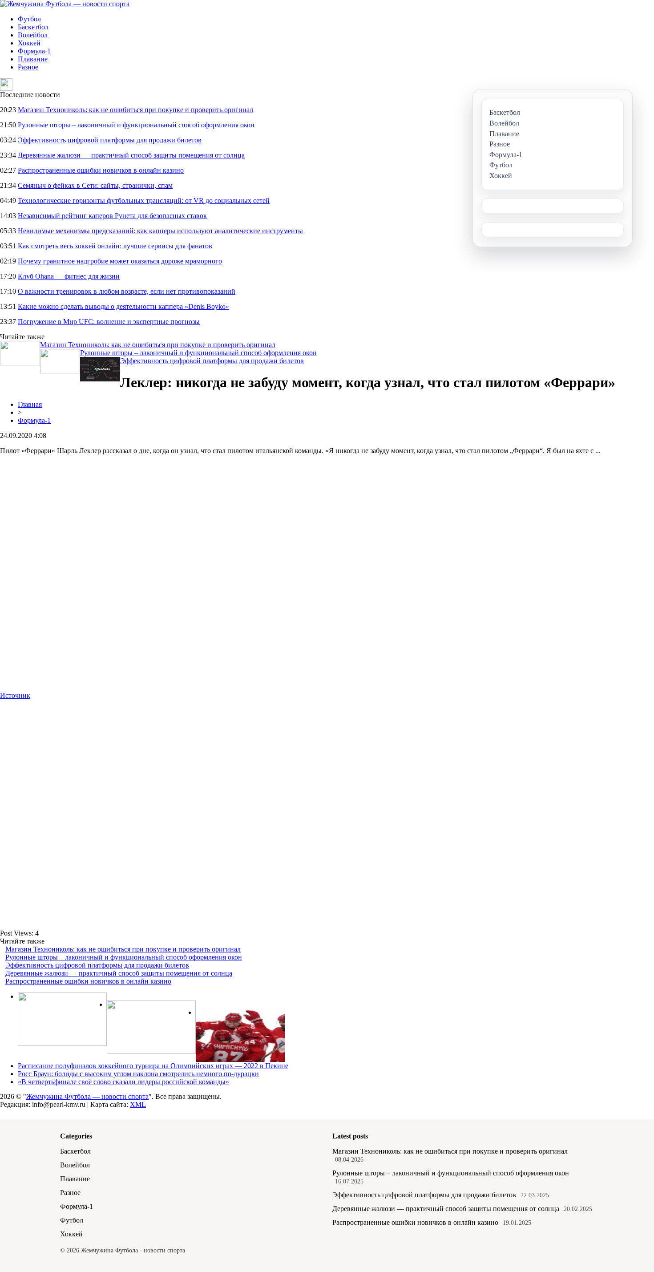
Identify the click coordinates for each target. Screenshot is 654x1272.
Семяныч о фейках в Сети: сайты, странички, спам (95, 185)
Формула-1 (34, 51)
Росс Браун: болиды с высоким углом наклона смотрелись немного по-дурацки (138, 1074)
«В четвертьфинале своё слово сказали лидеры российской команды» (123, 1082)
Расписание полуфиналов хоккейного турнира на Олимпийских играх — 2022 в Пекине (153, 1065)
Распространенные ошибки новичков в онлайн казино (101, 170)
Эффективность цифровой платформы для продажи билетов (110, 140)
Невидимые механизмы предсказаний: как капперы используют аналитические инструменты (160, 231)
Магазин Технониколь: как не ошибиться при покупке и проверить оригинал (135, 109)
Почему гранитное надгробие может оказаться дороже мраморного (120, 261)
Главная (30, 404)
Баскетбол (33, 27)
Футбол (29, 19)
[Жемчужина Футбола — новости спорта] (64, 4)
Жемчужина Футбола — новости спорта (87, 1096)
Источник (15, 695)
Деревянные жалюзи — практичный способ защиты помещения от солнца (131, 155)
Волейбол (33, 35)
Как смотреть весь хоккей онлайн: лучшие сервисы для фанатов (115, 246)
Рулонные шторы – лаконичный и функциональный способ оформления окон (136, 125)
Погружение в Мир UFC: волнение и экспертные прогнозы (109, 321)
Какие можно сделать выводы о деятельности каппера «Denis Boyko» (123, 306)
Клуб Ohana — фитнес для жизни (69, 276)
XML (138, 1104)
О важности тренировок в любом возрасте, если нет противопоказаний (126, 291)
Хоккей (29, 43)
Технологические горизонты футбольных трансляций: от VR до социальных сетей (144, 200)
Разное (28, 67)
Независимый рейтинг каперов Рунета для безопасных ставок (112, 215)
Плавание (33, 59)
